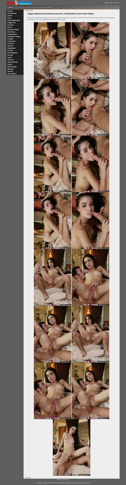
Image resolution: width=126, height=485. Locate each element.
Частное (10, 60)
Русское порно (13, 29)
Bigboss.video (109, 2)
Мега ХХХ (28, 477)
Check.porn (66, 479)
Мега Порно (11, 74)
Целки (9, 57)
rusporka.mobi (46, 482)
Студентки (11, 41)
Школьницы (12, 67)
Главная (10, 7)
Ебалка (10, 11)
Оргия (9, 15)
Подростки (11, 22)
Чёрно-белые (12, 62)
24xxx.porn (59, 479)
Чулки (9, 64)
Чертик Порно (29, 10)
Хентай (10, 55)
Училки (10, 50)
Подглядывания (13, 20)
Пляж (9, 18)
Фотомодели (12, 53)
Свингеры (11, 32)
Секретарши (12, 34)
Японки (10, 71)
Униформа (11, 48)
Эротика (10, 69)
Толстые (10, 43)
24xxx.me (116, 2)
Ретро (9, 27)
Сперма (10, 39)
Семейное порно (13, 36)
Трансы (10, 46)
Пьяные (10, 25)
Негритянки (11, 13)
